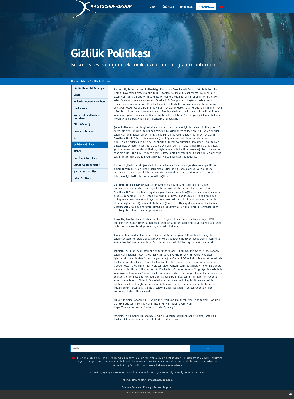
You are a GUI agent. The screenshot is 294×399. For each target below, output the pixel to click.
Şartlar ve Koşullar (85, 171)
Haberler (186, 7)
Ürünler (168, 7)
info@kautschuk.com (160, 380)
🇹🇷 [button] (221, 7)
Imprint (167, 387)
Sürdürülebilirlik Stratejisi (89, 88)
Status (125, 387)
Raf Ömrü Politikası (85, 158)
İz (75, 138)
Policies (136, 387)
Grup (153, 7)
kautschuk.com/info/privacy (165, 365)
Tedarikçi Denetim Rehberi (89, 101)
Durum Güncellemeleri (87, 165)
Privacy (147, 387)
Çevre (77, 95)
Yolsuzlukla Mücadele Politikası (87, 116)
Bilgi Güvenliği (82, 124)
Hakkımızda (206, 7)
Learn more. (158, 392)
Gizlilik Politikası (100, 81)
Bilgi (84, 81)
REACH (78, 151)
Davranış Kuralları (84, 131)
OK (290, 394)
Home (74, 81)
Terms (157, 387)
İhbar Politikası (82, 178)
